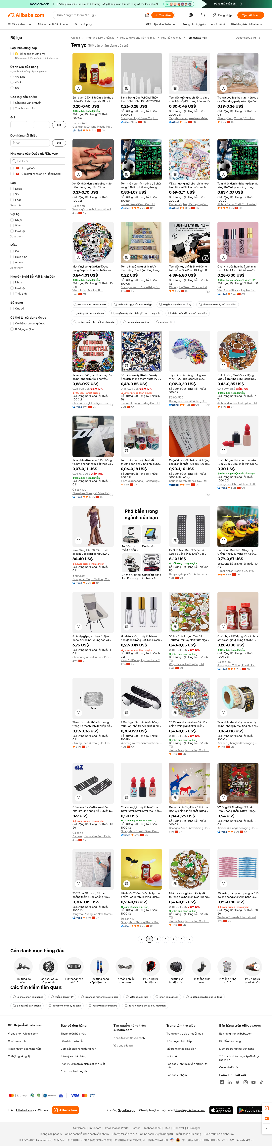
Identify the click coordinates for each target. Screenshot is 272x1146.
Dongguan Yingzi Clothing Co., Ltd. (93, 579)
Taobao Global (152, 1127)
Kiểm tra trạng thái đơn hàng (236, 1048)
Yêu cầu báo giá (123, 1045)
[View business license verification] (172, 1140)
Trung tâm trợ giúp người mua (184, 1033)
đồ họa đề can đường (29, 1005)
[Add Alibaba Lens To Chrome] (65, 1110)
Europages (194, 1127)
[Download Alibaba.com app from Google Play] (250, 1110)
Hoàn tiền (172, 1056)
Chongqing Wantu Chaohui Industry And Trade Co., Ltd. (189, 287)
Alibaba (75, 37)
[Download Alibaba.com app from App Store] (221, 1110)
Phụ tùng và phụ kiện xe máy (137, 37)
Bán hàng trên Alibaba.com (235, 1033)
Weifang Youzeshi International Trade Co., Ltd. (93, 209)
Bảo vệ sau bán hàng (73, 1056)
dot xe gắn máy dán (138, 322)
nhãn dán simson (168, 997)
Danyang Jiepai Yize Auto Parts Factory (189, 574)
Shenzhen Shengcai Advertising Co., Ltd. (93, 493)
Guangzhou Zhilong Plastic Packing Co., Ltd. (93, 126)
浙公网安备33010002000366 (201, 1140)
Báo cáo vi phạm (176, 1075)
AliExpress (79, 1127)
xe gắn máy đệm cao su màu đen (147, 1005)
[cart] (204, 15)
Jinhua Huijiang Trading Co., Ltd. (140, 403)
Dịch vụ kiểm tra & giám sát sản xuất (83, 1063)
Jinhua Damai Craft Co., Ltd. (138, 204)
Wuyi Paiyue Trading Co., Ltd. (186, 664)
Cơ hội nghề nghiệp (20, 1056)
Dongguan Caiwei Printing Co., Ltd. (189, 401)
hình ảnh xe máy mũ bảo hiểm (219, 304)
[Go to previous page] (141, 939)
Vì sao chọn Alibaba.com (23, 1033)
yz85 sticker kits (139, 997)
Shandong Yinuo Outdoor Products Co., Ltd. (93, 657)
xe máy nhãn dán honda (30, 997)
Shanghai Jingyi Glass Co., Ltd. (139, 118)
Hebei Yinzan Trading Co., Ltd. (235, 570)
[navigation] (38, 488)
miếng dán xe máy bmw (90, 313)
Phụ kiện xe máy (171, 37)
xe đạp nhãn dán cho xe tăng (206, 997)
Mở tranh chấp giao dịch (181, 1048)
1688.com (95, 1127)
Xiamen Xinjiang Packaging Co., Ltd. (189, 204)
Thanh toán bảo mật (73, 1033)
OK (59, 125)
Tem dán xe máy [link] (197, 37)
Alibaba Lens (24, 1110)
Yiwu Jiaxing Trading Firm (87, 290)
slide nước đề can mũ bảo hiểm (189, 313)
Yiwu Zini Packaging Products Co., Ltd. (141, 660)
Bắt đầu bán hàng (230, 1041)
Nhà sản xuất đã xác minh (129, 1038)
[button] (147, 15)
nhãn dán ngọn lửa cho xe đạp (135, 304)
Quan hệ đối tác (229, 1067)
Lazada (136, 1127)
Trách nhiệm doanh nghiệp (24, 1048)
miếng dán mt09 (64, 997)
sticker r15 (166, 322)
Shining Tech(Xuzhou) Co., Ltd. (236, 118)
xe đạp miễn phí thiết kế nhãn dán (96, 322)
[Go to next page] (189, 939)
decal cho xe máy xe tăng (67, 1005)
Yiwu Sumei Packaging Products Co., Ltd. (238, 290)
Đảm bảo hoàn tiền (72, 1041)
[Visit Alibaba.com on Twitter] (237, 1082)
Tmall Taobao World (116, 1127)
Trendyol (178, 1127)
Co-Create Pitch (18, 1041)
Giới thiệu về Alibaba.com (24, 1025)
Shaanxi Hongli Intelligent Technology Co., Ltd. (93, 403)
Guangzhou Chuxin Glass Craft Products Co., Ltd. (238, 484)
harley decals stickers (105, 1005)
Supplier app (126, 1110)
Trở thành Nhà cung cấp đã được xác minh (239, 1058)
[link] (267, 1108)
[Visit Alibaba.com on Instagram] (245, 1082)
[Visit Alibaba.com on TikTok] (261, 1082)
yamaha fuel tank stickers (91, 304)
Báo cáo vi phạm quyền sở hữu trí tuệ (186, 1065)
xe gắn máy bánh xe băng (177, 304)
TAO (167, 1127)
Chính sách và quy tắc (74, 1071)
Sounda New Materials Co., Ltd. (188, 480)
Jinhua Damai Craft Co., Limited (236, 204)
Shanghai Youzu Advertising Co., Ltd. (141, 287)
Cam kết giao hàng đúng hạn (78, 1048)
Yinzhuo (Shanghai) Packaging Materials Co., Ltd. (141, 480)
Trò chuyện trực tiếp (179, 1041)
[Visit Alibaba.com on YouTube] (253, 1082)
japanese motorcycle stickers (101, 997)
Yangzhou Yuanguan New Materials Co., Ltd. (189, 118)
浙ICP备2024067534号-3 (237, 1140)
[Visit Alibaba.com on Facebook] (221, 1082)
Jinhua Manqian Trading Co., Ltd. (237, 403)
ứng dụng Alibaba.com (190, 1110)
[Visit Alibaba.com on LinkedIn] (229, 1082)
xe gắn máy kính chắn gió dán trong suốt (137, 313)
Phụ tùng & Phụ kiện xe (100, 37)
